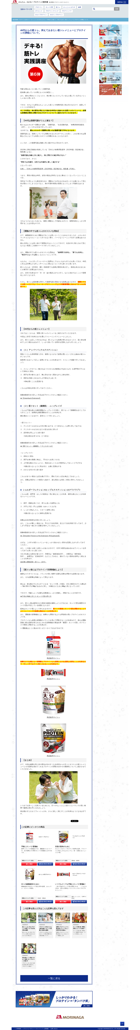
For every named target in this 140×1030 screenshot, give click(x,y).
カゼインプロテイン (56, 14)
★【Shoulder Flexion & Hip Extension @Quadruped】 (40, 536)
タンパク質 (49, 7)
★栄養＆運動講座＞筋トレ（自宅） (33, 562)
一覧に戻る (54, 978)
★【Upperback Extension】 (30, 398)
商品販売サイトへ (53, 658)
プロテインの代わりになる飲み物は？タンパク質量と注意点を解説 (45, 928)
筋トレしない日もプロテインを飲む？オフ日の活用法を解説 (28, 928)
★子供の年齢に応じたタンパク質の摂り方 (35, 596)
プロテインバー (67, 11)
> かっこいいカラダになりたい (38, 19)
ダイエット (38, 11)
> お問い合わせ (53, 1028)
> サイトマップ (39, 1028)
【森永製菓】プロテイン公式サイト (21, 19)
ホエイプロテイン (41, 14)
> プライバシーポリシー (29, 1028)
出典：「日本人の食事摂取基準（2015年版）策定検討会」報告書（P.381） (48, 169)
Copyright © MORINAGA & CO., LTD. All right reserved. (111, 1028)
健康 (79, 7)
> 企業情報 (45, 1028)
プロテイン (38, 7)
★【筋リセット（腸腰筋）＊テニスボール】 (36, 446)
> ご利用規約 (18, 1028)
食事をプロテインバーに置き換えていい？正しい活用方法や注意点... (62, 928)
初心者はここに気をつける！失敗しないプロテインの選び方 (28, 959)
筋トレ (58, 7)
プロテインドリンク (52, 11)
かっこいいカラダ (69, 7)
